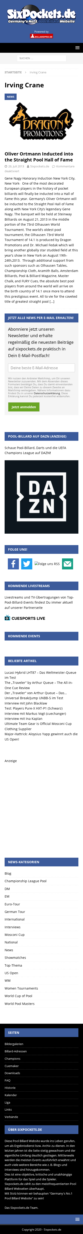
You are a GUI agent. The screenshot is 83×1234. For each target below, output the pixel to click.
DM (7, 889)
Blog (8, 873)
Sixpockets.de (39, 166)
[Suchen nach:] (41, 58)
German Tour (15, 912)
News (9, 950)
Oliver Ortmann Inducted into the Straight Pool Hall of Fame (39, 157)
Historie (10, 1088)
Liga (7, 1102)
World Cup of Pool (18, 996)
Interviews (13, 927)
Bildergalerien (14, 1044)
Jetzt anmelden (24, 407)
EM (7, 896)
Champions (12, 1059)
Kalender (11, 1095)
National (11, 942)
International (15, 919)
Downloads (12, 1073)
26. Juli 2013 (16, 166)
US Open (11, 973)
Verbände (11, 1117)
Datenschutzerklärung (47, 393)
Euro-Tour (12, 904)
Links (8, 1109)
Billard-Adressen (16, 1051)
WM (8, 980)
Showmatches (15, 957)
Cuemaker (12, 1066)
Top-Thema (13, 965)
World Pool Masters (20, 1003)
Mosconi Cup (15, 934)
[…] (52, 301)
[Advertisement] (41, 805)
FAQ (7, 1080)
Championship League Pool (26, 881)
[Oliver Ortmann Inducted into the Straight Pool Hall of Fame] (41, 121)
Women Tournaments (21, 988)
